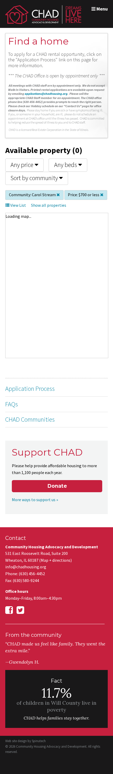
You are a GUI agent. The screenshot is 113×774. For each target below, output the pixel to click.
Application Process (30, 388)
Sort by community (35, 178)
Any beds (66, 165)
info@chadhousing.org (25, 566)
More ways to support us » (35, 499)
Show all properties (48, 205)
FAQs (11, 404)
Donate (57, 486)
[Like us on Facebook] (9, 610)
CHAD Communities (30, 419)
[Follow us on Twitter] (20, 610)
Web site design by (25, 741)
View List (17, 205)
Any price (23, 165)
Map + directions (55, 560)
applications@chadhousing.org (46, 94)
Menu (101, 9)
